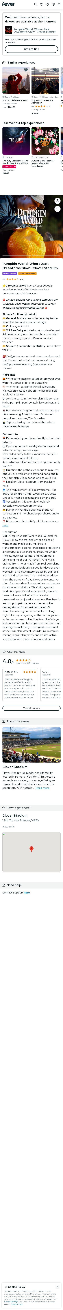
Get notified (31, 49)
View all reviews (31, 708)
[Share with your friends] (57, 201)
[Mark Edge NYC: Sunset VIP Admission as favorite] (55, 70)
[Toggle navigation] (59, 4)
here (5, 525)
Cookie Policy (17, 1304)
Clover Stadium (15, 815)
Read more (42, 787)
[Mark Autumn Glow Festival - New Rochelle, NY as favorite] (55, 130)
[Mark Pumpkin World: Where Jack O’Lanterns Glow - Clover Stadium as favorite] (57, 209)
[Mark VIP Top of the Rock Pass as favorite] (26, 70)
